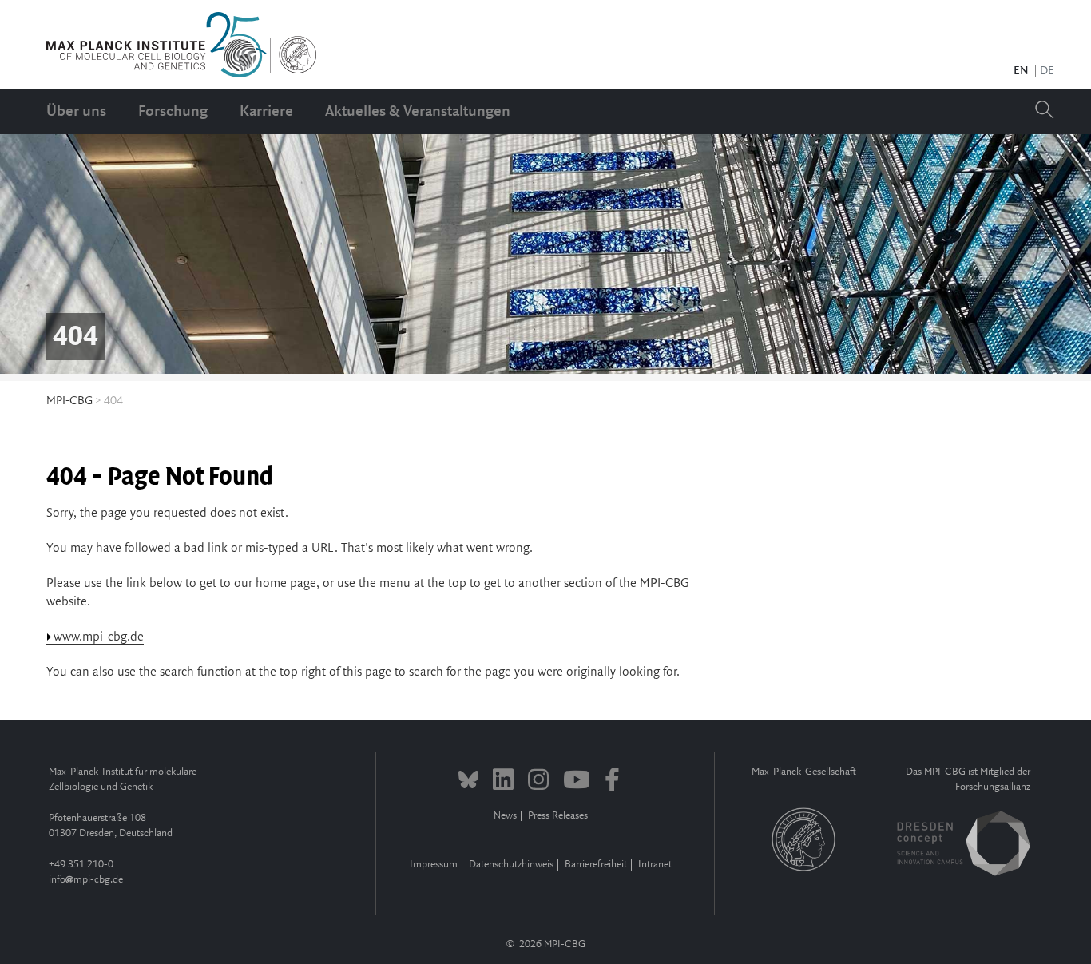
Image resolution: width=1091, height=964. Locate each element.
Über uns (76, 112)
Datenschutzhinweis (511, 864)
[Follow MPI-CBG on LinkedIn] (503, 782)
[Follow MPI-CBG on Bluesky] (468, 782)
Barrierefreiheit (596, 864)
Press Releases (558, 816)
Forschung (173, 112)
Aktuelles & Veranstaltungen (417, 112)
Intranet (655, 864)
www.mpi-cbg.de (99, 637)
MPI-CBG (69, 401)
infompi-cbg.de (86, 880)
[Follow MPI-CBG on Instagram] (538, 782)
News (505, 816)
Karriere (266, 112)
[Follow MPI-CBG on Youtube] (576, 782)
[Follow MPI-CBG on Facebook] (612, 782)
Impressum (434, 864)
